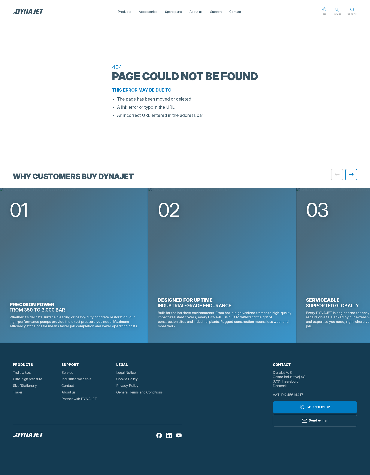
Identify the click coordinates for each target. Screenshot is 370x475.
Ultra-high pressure (27, 379)
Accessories (148, 12)
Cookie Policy (127, 379)
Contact (235, 12)
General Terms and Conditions (139, 392)
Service (67, 372)
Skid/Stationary (25, 385)
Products (124, 12)
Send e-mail (318, 420)
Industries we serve (76, 379)
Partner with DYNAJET (79, 399)
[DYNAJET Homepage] (28, 11)
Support (216, 12)
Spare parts (173, 12)
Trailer (17, 392)
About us (196, 12)
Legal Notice (126, 372)
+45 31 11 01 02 (318, 407)
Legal (122, 364)
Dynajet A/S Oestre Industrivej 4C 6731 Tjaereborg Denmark (289, 379)
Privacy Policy (127, 385)
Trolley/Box (22, 372)
